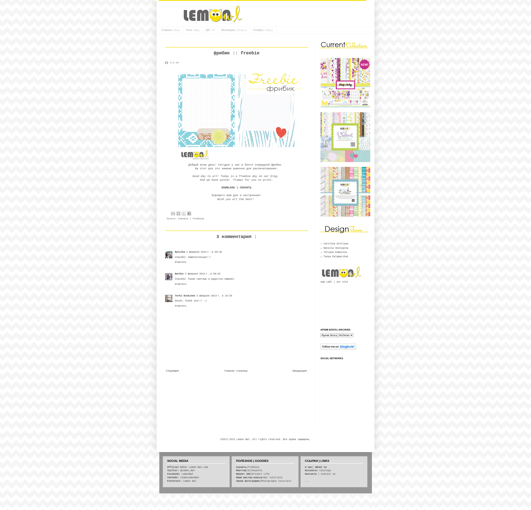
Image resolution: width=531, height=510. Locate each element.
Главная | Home (171, 30)
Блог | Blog (192, 30)
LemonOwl (187, 474)
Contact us (328, 474)
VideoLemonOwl (189, 477)
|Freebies (247, 467)
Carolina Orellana (336, 243)
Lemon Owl (189, 481)
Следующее (172, 371)
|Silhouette (249, 470)
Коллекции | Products (234, 30)
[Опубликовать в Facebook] (189, 213)
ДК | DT (210, 30)
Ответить (180, 262)
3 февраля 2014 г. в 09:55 (202, 273)
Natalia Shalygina (336, 248)
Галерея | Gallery (263, 30)
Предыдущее (299, 371)
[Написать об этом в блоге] (178, 213)
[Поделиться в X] (184, 213)
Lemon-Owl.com (198, 467)
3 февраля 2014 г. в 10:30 (214, 295)
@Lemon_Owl (187, 470)
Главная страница (235, 371)
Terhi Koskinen (185, 295)
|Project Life (252, 474)
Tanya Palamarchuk (336, 256)
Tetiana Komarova (335, 252)
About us (321, 467)
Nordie (179, 273)
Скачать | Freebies (191, 218)
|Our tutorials (259, 477)
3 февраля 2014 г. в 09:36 (204, 252)
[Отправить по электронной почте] (173, 213)
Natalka (180, 252)
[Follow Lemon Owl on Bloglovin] (338, 349)
